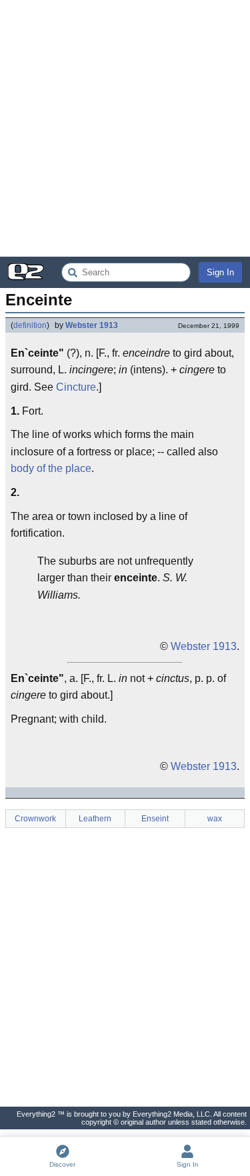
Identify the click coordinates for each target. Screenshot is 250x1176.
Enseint (155, 818)
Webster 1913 (91, 325)
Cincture (76, 387)
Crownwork (35, 818)
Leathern (95, 818)
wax (214, 818)
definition (30, 325)
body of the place (51, 468)
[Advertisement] (125, 128)
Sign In (220, 272)
